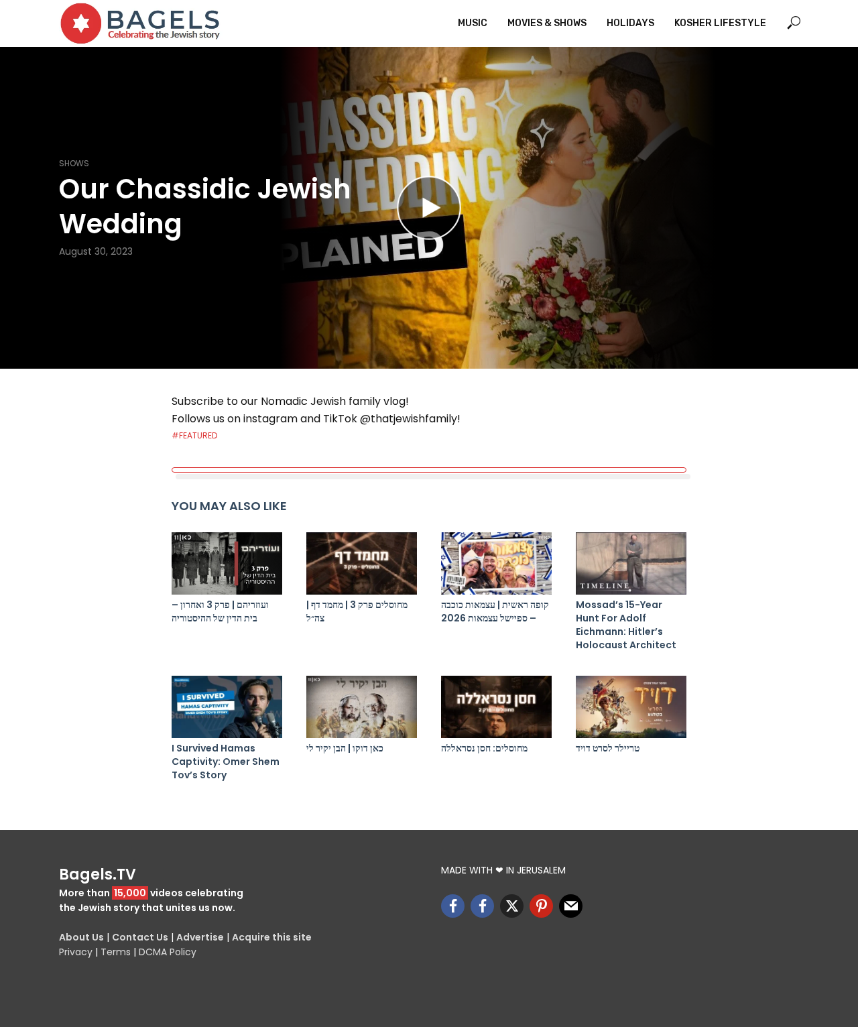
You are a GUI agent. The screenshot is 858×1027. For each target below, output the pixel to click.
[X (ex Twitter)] (512, 906)
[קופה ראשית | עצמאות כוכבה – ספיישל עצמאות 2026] (496, 563)
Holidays (630, 23)
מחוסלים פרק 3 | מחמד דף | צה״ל (357, 611)
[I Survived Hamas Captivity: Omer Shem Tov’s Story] (227, 707)
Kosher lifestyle (720, 23)
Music (472, 23)
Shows (74, 163)
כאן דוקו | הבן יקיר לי (344, 748)
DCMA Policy (167, 952)
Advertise (200, 937)
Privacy (76, 952)
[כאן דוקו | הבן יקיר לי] (361, 707)
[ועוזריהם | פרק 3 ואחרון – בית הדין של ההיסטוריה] (227, 563)
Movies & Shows (547, 23)
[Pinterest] (541, 906)
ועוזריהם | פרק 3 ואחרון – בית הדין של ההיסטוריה (220, 611)
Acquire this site (272, 937)
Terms (116, 952)
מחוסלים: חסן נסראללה (484, 748)
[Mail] (571, 906)
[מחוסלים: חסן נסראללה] (496, 707)
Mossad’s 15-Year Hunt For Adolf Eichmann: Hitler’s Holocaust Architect (626, 625)
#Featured (194, 435)
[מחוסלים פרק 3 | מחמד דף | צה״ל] (361, 563)
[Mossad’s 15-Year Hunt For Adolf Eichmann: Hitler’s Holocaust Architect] (631, 563)
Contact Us (140, 937)
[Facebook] (453, 906)
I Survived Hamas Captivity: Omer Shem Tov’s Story (226, 761)
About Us (81, 937)
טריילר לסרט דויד (607, 748)
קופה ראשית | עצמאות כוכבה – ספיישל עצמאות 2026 (495, 611)
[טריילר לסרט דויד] (631, 707)
